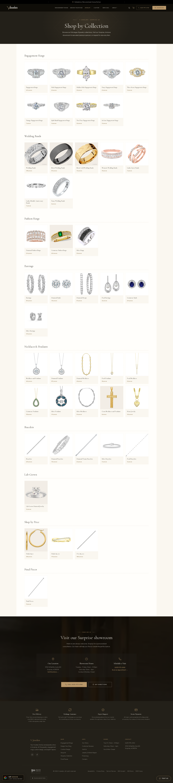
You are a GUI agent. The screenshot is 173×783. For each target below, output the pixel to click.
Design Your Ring (76, 7)
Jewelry (88, 7)
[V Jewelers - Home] (12, 8)
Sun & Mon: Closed (109, 749)
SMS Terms (130, 771)
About (114, 7)
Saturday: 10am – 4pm (111, 746)
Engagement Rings (61, 7)
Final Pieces (64, 759)
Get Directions (99, 685)
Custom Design (65, 749)
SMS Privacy (139, 771)
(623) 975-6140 (120, 667)
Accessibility (91, 771)
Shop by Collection (66, 756)
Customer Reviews (88, 746)
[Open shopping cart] (133, 8)
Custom (96, 7)
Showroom (160, 7)
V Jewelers (35, 740)
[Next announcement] (124, 2)
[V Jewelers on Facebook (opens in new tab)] (37, 754)
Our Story (85, 743)
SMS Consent (121, 771)
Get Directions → (53, 672)
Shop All (63, 753)
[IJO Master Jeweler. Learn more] (35, 771)
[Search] (129, 8)
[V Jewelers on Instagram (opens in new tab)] (32, 754)
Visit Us (84, 749)
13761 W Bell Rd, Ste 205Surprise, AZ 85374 (134, 747)
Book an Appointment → (120, 670)
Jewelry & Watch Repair (89, 753)
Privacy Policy (100, 771)
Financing (85, 756)
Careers (90, 759)
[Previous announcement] (48, 2)
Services (106, 7)
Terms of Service (111, 771)
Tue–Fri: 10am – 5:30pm (111, 743)
